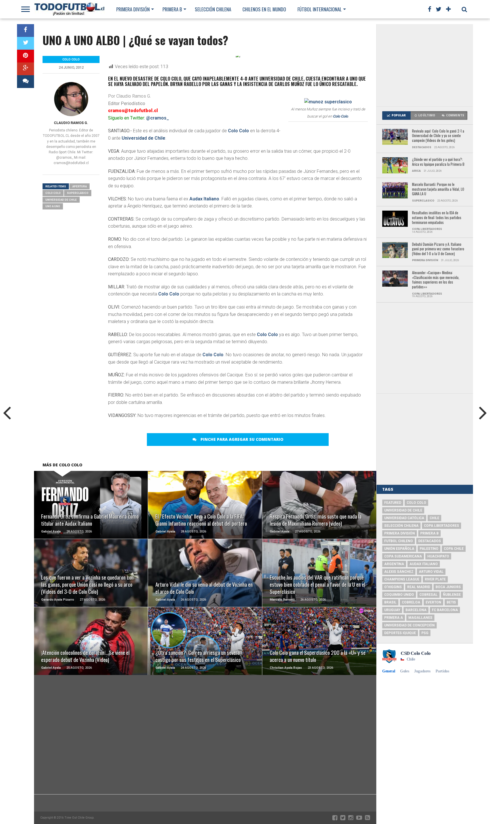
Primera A (393, 618)
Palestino (429, 549)
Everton (433, 602)
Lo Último (426, 115)
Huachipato (438, 556)
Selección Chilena (213, 9)
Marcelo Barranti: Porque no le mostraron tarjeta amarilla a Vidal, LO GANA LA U (438, 189)
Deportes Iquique (400, 633)
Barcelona (415, 610)
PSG (424, 633)
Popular (399, 115)
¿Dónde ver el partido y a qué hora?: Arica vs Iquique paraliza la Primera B (438, 162)
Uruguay (392, 610)
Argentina (394, 564)
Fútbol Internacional (319, 9)
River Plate (435, 579)
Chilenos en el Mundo (264, 9)
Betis (451, 602)
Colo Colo (340, 116)
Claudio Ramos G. (71, 123)
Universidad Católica (404, 518)
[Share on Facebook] (25, 30)
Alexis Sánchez (398, 572)
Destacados (429, 541)
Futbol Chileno (398, 541)
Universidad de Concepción (409, 625)
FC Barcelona (445, 610)
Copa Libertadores (441, 526)
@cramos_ (157, 118)
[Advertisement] (424, 65)
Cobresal (428, 595)
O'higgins (393, 587)
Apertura (79, 186)
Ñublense (452, 595)
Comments (455, 115)
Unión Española (399, 549)
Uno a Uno (52, 206)
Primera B (172, 9)
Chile (434, 518)
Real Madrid (418, 587)
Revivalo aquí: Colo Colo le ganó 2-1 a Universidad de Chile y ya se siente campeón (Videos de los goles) (438, 136)
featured (392, 503)
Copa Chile (454, 549)
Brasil (390, 602)
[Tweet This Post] (25, 43)
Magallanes (420, 618)
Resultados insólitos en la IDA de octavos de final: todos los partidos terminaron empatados (436, 218)
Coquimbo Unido (399, 595)
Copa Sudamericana (403, 556)
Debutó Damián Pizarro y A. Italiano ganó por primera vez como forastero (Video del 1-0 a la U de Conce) (438, 249)
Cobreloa (411, 602)
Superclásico (77, 192)
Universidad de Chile (143, 138)
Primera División (133, 9)
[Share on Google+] (25, 68)
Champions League (401, 579)
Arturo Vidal (431, 572)
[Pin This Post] (25, 56)
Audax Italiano (204, 199)
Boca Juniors (448, 587)
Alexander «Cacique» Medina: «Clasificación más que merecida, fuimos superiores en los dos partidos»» (435, 280)
